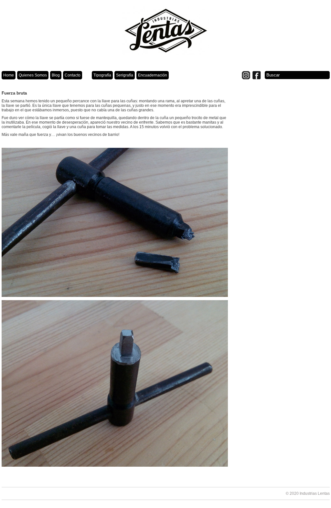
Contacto (72, 75)
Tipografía (102, 75)
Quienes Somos (33, 75)
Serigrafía (124, 75)
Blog (56, 75)
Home (8, 75)
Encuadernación (152, 75)
